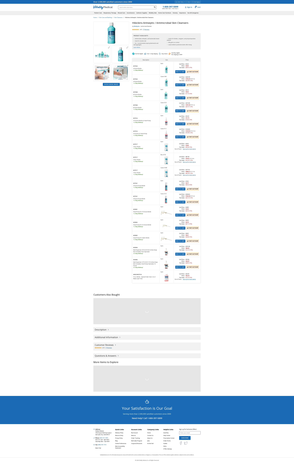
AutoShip (166, 433)
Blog (116, 441)
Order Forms (167, 441)
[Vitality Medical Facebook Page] (181, 443)
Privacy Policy (119, 438)
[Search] (154, 7)
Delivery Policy (119, 433)
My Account (134, 433)
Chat (189, 2)
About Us (149, 438)
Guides (165, 443)
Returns (133, 435)
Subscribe (184, 438)
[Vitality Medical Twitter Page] (185, 443)
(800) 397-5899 (104, 438)
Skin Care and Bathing (105, 17)
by (133, 26)
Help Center (166, 435)
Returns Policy (119, 435)
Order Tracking (135, 438)
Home (95, 17)
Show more (111, 84)
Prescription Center (169, 438)
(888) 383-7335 (102, 445)
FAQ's (165, 446)
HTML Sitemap (167, 449)
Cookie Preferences (120, 443)
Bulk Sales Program (136, 441)
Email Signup (197, 2)
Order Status (180, 2)
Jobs (148, 441)
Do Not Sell (150, 443)
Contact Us (150, 435)
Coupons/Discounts (136, 443)
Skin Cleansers (118, 17)
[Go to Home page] (103, 7)
